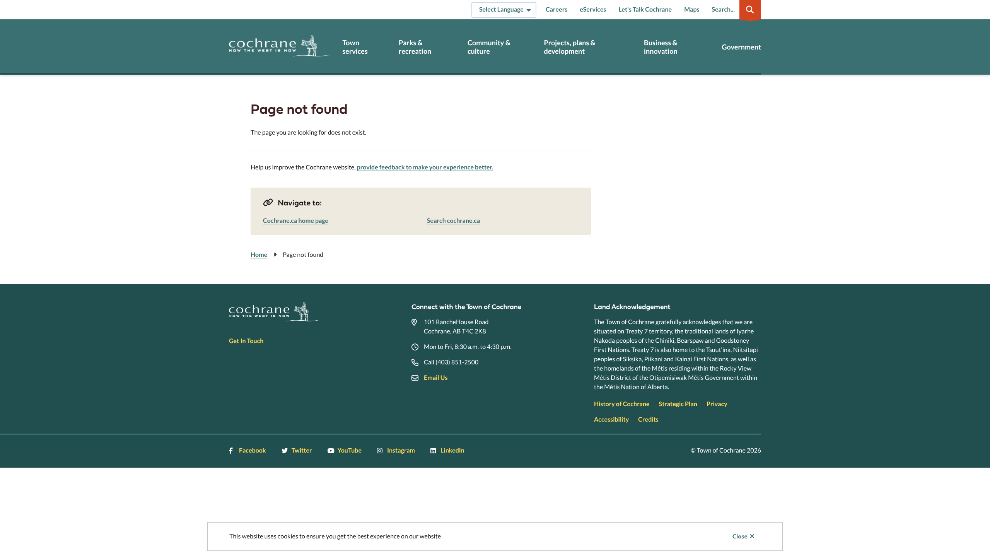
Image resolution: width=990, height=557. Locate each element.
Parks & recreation (415, 47)
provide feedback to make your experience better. (425, 167)
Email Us (435, 377)
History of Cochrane (622, 404)
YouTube (350, 450)
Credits (648, 419)
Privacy (717, 404)
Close (740, 536)
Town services (354, 47)
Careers (556, 9)
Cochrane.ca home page (295, 220)
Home (259, 254)
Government (741, 47)
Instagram (401, 450)
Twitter (302, 450)
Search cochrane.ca (453, 220)
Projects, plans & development (569, 47)
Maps (691, 9)
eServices (593, 9)
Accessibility (611, 419)
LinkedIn (452, 450)
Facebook (252, 450)
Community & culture (489, 47)
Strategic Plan (678, 404)
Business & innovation (661, 47)
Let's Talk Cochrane (645, 9)
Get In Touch (246, 341)
